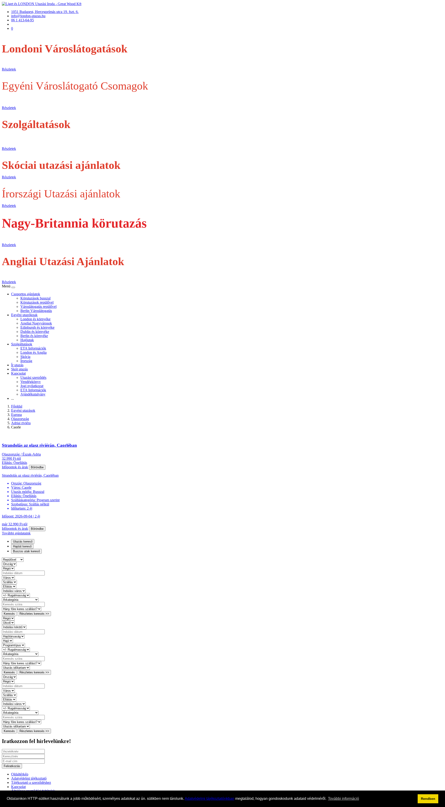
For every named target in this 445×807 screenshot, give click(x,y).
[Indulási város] (14, 591)
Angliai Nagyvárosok (36, 323)
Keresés (9, 613)
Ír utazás (17, 365)
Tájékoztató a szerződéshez (31, 782)
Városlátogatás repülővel (38, 307)
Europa (16, 415)
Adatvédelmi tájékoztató (29, 778)
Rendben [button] (428, 799)
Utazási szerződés (33, 377)
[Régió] (8, 568)
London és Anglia (33, 352)
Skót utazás (19, 369)
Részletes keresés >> (34, 613)
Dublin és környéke (34, 332)
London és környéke (35, 319)
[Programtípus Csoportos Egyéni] (13, 645)
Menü (6, 286)
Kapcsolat (18, 373)
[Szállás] (9, 582)
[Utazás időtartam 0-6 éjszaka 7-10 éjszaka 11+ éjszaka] (16, 667)
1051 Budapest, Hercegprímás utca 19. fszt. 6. (45, 12)
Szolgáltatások (21, 344)
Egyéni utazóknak (24, 315)
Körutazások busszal (35, 298)
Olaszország (20, 419)
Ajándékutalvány (32, 394)
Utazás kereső (22, 541)
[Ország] (9, 564)
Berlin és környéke (34, 336)
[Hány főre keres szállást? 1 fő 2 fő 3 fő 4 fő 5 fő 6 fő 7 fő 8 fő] (21, 609)
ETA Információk (33, 348)
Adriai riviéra (21, 423)
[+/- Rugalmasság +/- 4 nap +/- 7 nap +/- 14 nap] (16, 595)
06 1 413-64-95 (22, 20)
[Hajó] (7, 641)
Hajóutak (27, 340)
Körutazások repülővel (37, 302)
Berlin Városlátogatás (36, 311)
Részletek (9, 69)
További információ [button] (343, 799)
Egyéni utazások (23, 410)
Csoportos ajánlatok (25, 294)
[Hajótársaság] (13, 636)
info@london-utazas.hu (28, 16)
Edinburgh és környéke (37, 327)
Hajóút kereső (22, 546)
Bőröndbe (37, 467)
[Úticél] (8, 622)
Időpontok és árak (15, 467)
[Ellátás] (9, 586)
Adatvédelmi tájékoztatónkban (209, 799)
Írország (26, 361)
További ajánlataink (16, 533)
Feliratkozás (12, 766)
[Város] (8, 577)
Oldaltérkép (19, 774)
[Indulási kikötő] (14, 627)
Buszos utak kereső (26, 551)
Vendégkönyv (30, 382)
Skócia (25, 357)
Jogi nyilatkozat (31, 386)
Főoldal (16, 406)
